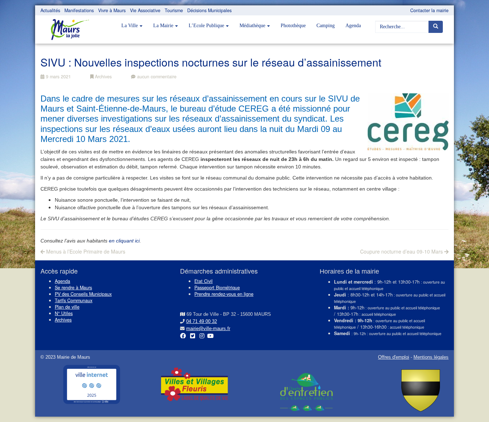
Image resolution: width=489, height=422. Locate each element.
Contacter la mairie (429, 10)
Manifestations (79, 10)
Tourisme (174, 10)
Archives (102, 76)
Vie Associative (145, 10)
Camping (325, 25)
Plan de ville (67, 307)
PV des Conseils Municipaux (83, 294)
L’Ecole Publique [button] (206, 25)
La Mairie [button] (163, 25)
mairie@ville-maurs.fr (208, 328)
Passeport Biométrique (217, 287)
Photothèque (293, 25)
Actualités (50, 10)
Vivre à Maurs (112, 10)
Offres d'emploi (393, 357)
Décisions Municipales (209, 10)
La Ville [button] (129, 25)
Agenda (353, 25)
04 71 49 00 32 (201, 321)
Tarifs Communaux (73, 300)
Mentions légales (431, 357)
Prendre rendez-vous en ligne (223, 294)
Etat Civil (203, 281)
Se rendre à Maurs (73, 287)
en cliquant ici (124, 241)
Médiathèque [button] (252, 25)
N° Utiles (64, 313)
